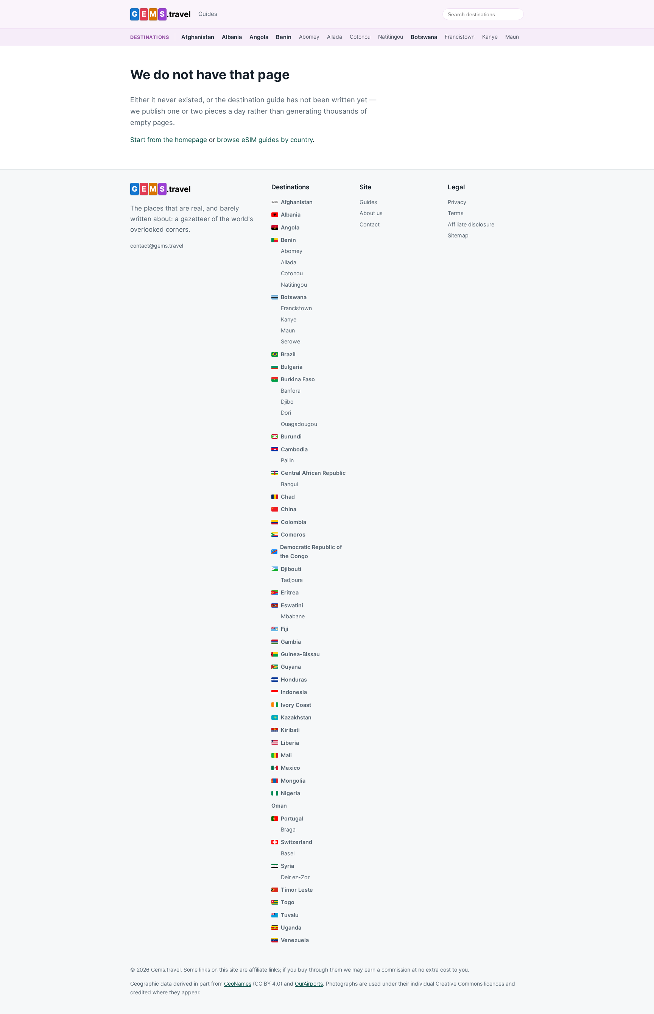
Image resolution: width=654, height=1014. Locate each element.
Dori (286, 412)
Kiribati (290, 730)
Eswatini (292, 605)
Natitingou (390, 37)
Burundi (291, 436)
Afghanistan (197, 37)
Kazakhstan (296, 717)
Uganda (291, 927)
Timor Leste (297, 889)
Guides (207, 13)
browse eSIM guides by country (265, 140)
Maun (512, 37)
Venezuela (295, 940)
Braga (288, 829)
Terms (456, 213)
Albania (232, 37)
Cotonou (360, 37)
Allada (334, 37)
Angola (258, 37)
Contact (370, 224)
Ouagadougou (299, 424)
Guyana (291, 666)
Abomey (309, 37)
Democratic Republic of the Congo (311, 551)
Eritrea (290, 592)
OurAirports (309, 983)
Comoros (293, 534)
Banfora (291, 390)
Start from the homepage (168, 140)
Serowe (290, 341)
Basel (287, 853)
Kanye (490, 37)
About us (371, 213)
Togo (287, 902)
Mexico (290, 767)
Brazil (288, 354)
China (288, 509)
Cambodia (294, 449)
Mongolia (293, 780)
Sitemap (458, 235)
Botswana (424, 37)
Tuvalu (290, 915)
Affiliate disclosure (471, 224)
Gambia (291, 641)
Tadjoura (292, 580)
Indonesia (294, 692)
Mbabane (293, 616)
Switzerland (296, 842)
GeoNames (237, 983)
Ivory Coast (296, 705)
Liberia (290, 742)
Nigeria (290, 793)
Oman (279, 805)
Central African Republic (313, 473)
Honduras (294, 679)
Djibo (287, 401)
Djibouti (291, 569)
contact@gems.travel (156, 245)
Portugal (292, 818)
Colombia (293, 522)
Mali (286, 755)
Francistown (460, 37)
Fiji (284, 629)
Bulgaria (291, 366)
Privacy (457, 202)
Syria (287, 866)
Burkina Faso (298, 379)
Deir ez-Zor (295, 877)
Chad (288, 496)
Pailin (287, 460)
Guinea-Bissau (300, 654)
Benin (283, 37)
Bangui (289, 484)
